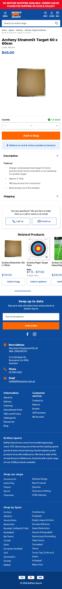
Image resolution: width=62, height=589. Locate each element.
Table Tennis (38, 540)
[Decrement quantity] (5, 126)
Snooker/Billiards (41, 524)
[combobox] (31, 23)
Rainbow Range (39, 479)
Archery (7, 512)
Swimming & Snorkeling (44, 536)
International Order (13, 410)
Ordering (8, 405)
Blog (6, 426)
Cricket (7, 540)
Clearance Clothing (41, 491)
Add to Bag (31, 135)
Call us (19, 221)
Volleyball (37, 560)
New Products (39, 483)
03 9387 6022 (15, 372)
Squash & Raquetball (42, 532)
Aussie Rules (10, 520)
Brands (36, 409)
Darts (6, 544)
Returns (36, 404)
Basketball (9, 532)
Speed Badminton (41, 528)
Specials (36, 487)
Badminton (9, 524)
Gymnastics (9, 557)
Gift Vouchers (39, 413)
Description (11, 155)
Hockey (7, 561)
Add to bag (13, 281)
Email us (46, 221)
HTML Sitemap (39, 495)
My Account (38, 417)
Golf (6, 553)
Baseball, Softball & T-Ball (16, 528)
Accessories (10, 479)
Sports (7, 491)
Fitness (7, 487)
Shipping (9, 196)
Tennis (35, 548)
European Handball (13, 548)
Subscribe (31, 325)
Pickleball (37, 516)
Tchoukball (37, 544)
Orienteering (38, 512)
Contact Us (37, 400)
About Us (8, 397)
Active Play (9, 483)
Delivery (8, 401)
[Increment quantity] (57, 126)
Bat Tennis (9, 536)
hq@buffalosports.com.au (22, 381)
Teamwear (9, 495)
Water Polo (37, 564)
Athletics (8, 516)
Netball (7, 565)
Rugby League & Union (43, 520)
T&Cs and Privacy (12, 414)
